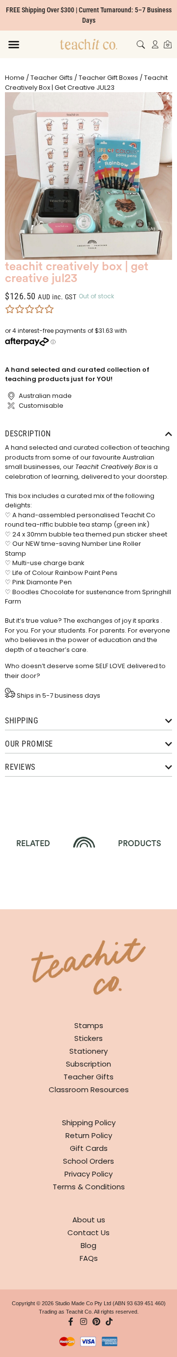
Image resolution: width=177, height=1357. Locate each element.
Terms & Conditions (89, 1186)
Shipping (21, 720)
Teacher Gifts (51, 77)
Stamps (88, 1025)
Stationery (88, 1051)
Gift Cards (89, 1148)
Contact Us (88, 1232)
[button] (14, 44)
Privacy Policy (88, 1174)
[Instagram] (84, 1321)
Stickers (88, 1038)
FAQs (89, 1258)
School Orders (88, 1161)
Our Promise (29, 744)
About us (88, 1219)
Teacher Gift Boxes (108, 77)
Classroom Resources (89, 1089)
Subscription (88, 1064)
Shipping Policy (89, 1122)
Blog (88, 1245)
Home (15, 77)
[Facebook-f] (71, 1321)
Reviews (20, 767)
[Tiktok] (109, 1321)
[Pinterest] (96, 1321)
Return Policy (88, 1135)
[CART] (167, 44)
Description (28, 433)
